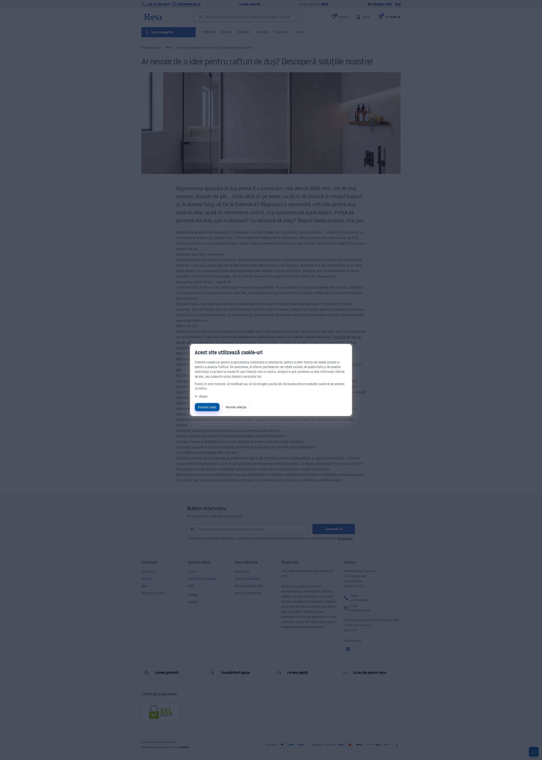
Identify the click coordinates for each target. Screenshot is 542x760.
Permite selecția (236, 407)
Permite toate (207, 407)
